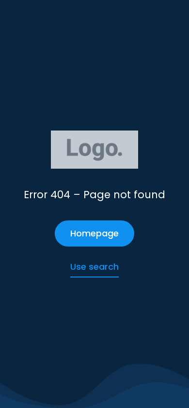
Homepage (94, 233)
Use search (94, 267)
